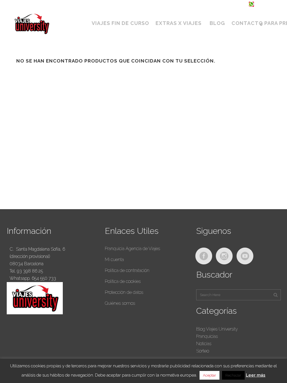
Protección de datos (124, 292)
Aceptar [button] (209, 375)
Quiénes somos (120, 303)
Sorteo (202, 351)
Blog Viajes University (217, 329)
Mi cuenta (114, 259)
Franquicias (207, 336)
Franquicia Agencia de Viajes (132, 248)
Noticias (203, 343)
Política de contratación (127, 270)
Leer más (255, 375)
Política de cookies (123, 281)
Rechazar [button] (233, 375)
